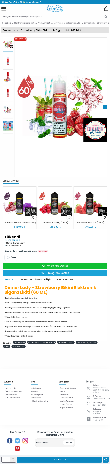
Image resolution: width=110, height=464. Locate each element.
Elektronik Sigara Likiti (86, 342)
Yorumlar (26, 279)
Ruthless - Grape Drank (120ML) (20, 222)
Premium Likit (44, 23)
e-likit (6, 346)
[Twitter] (17, 440)
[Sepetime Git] (106, 8)
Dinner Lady (19, 243)
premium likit (18, 346)
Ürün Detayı (11, 279)
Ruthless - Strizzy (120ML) (55, 222)
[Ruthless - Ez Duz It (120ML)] (90, 203)
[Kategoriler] (3, 8)
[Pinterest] (17, 448)
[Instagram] (25, 440)
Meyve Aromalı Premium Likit (67, 23)
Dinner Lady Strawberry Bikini (41, 342)
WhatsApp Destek (57, 266)
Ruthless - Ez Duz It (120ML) (90, 222)
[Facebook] (9, 440)
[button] (16, 107)
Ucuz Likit (6, 23)
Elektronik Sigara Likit (24, 23)
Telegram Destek (58, 273)
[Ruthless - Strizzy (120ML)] (55, 203)
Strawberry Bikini (65, 342)
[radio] (11, 257)
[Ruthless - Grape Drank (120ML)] (20, 203)
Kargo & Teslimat (64, 279)
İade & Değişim (43, 279)
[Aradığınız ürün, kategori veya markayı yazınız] (106, 16)
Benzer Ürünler (11, 181)
